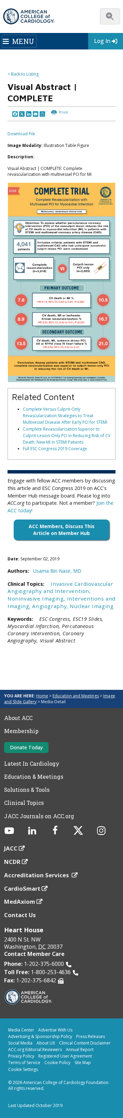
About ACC (18, 718)
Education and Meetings (76, 696)
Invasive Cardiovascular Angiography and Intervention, (60, 587)
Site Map (82, 1062)
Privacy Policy (21, 1056)
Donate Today (26, 747)
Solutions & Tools (27, 789)
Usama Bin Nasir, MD (57, 571)
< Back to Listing (23, 74)
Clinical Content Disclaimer (85, 1043)
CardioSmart (22, 888)
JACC (10, 848)
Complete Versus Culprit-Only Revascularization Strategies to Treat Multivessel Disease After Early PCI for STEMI (65, 415)
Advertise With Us (55, 1030)
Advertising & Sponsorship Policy (40, 1036)
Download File (21, 134)
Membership (21, 731)
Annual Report (80, 1049)
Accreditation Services (37, 875)
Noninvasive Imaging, (37, 598)
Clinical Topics (24, 802)
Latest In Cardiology (31, 763)
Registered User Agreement (65, 1056)
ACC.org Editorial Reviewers (35, 1049)
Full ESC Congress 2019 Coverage (55, 449)
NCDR (12, 862)
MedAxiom (19, 901)
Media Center (21, 1030)
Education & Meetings (33, 776)
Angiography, (51, 606)
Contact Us (20, 915)
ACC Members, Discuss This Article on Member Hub (61, 529)
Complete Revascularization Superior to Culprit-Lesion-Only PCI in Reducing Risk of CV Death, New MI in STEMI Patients (66, 435)
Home (42, 696)
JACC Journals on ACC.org (39, 816)
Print (63, 112)
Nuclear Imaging (91, 606)
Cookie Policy (57, 1062)
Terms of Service (24, 1062)
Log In (102, 41)
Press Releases (90, 1036)
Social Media (20, 1043)
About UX (46, 1043)
